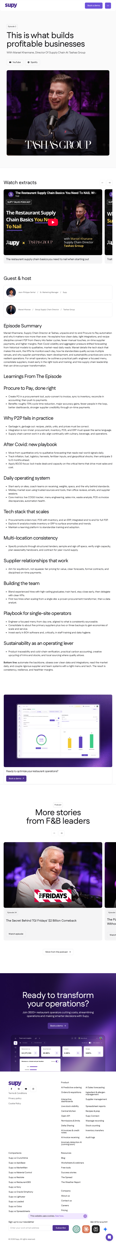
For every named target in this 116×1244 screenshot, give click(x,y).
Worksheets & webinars (72, 1163)
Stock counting (93, 1126)
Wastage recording (95, 1121)
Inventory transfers (95, 1130)
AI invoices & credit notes (70, 1131)
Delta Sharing (67, 1126)
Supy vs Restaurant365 (20, 1182)
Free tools (66, 1168)
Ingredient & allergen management (95, 1093)
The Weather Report (71, 1182)
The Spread (66, 1177)
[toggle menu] (108, 6)
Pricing (64, 1210)
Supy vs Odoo (15, 1206)
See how (59, 1216)
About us (65, 1196)
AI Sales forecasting (95, 1087)
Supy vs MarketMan (18, 1168)
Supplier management (96, 1099)
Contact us (66, 1201)
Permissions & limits (70, 1121)
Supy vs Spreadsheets (19, 1211)
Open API (65, 1116)
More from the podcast (56, 952)
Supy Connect (92, 1116)
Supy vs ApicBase (17, 1163)
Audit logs (90, 1137)
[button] (109, 183)
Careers (65, 1206)
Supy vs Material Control (20, 1173)
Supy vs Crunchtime (18, 1158)
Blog (63, 1158)
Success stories (68, 1173)
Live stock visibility (70, 1106)
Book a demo (93, 6)
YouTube (17, 62)
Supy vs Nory (15, 1187)
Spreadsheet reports (96, 1106)
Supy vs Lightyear (17, 1197)
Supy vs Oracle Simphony (21, 1192)
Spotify (34, 62)
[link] (94, 6)
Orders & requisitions (71, 1092)
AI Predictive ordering (71, 1087)
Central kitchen (68, 1111)
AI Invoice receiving (70, 1137)
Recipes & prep (93, 1111)
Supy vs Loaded (16, 1202)
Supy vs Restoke (16, 1177)
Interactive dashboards (67, 1100)
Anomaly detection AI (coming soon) (71, 1143)
